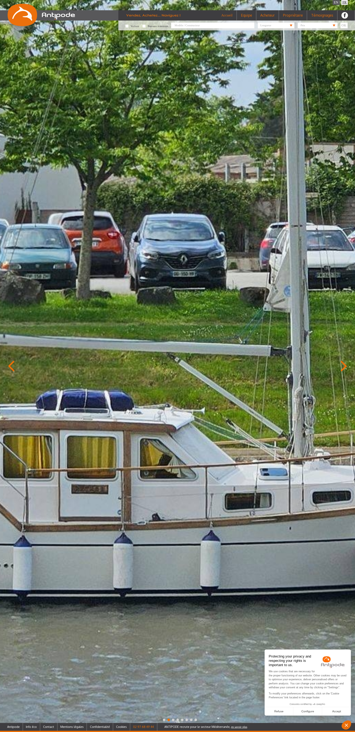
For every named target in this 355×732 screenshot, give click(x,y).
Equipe (246, 15)
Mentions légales (72, 727)
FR (344, 2)
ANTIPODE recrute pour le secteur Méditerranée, (205, 727)
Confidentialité (100, 727)
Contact (48, 727)
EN (336, 2)
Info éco (31, 727)
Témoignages (322, 15)
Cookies (121, 727)
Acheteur (267, 15)
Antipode (13, 727)
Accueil (227, 15)
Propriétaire (293, 15)
